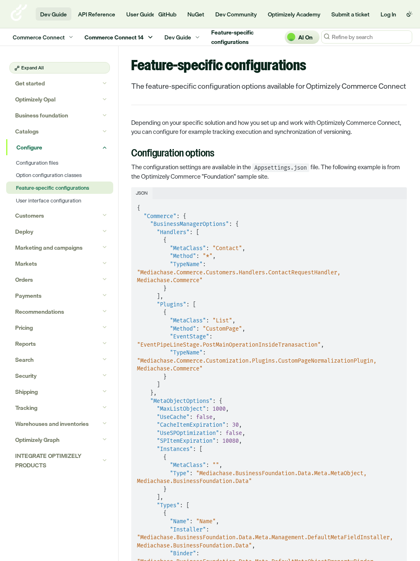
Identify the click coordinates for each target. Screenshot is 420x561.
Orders (24, 279)
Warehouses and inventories (52, 423)
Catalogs (27, 131)
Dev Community (236, 14)
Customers (29, 215)
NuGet (195, 14)
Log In (388, 14)
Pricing (24, 327)
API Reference (96, 14)
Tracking (26, 407)
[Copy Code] (397, 206)
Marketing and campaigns (48, 247)
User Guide (140, 14)
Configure (29, 147)
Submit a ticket (350, 14)
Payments (28, 295)
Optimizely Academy (294, 14)
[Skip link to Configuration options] (125, 154)
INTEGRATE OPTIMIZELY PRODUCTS (48, 460)
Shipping (26, 391)
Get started (30, 83)
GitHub (167, 14)
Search (24, 359)
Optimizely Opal (35, 99)
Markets (26, 263)
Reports (25, 343)
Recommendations (39, 311)
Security (26, 375)
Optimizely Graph (37, 439)
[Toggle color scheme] (409, 14)
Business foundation (41, 115)
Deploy (24, 231)
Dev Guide (53, 14)
